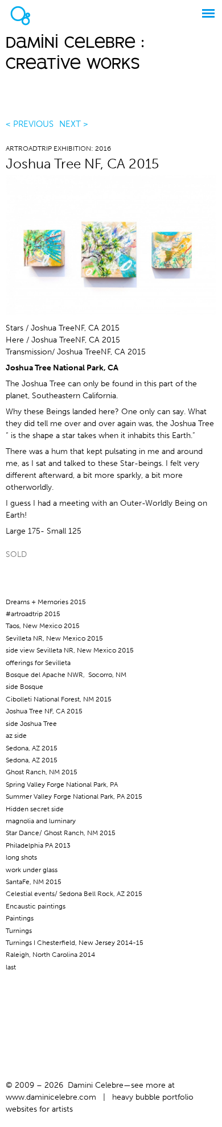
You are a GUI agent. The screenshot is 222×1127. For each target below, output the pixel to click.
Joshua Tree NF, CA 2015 (44, 711)
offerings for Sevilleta (38, 663)
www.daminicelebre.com (51, 1097)
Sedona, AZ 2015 (31, 748)
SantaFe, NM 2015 (33, 882)
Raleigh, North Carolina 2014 (50, 955)
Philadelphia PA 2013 (38, 845)
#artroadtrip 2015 (33, 614)
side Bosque (24, 687)
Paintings (20, 918)
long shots (21, 857)
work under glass (31, 870)
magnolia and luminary (41, 821)
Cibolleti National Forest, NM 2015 (59, 699)
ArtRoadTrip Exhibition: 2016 (58, 148)
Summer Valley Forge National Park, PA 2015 (74, 796)
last (11, 967)
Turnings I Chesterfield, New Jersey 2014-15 (74, 943)
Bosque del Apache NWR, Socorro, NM (66, 675)
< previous (30, 124)
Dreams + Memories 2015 (46, 602)
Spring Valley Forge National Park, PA (62, 785)
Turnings (19, 931)
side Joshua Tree (31, 724)
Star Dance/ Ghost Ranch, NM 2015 (61, 833)
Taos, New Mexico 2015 (43, 626)
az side (16, 736)
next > (73, 124)
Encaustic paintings (35, 906)
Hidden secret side (35, 809)
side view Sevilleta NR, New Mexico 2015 (70, 650)
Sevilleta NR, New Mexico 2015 (54, 638)
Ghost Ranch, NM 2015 (41, 772)
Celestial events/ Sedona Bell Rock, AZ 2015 (74, 894)
